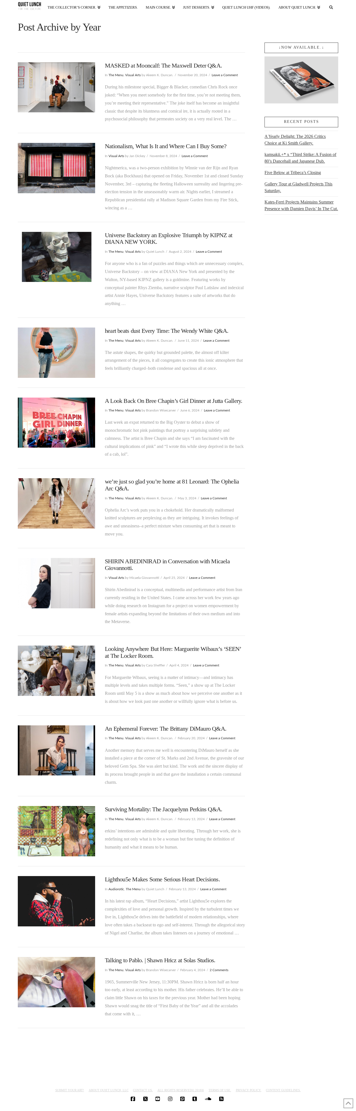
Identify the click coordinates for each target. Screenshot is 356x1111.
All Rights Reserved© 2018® (180, 1090)
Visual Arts (133, 75)
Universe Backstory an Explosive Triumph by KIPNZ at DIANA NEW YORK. (168, 238)
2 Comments (219, 970)
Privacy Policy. (248, 1090)
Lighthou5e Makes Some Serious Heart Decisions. (162, 879)
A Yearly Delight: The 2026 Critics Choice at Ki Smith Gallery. (295, 139)
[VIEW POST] (56, 87)
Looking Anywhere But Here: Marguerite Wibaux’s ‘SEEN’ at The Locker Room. (173, 652)
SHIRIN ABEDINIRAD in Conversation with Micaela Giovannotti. (167, 565)
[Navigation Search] (331, 6)
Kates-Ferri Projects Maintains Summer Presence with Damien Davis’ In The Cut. (301, 205)
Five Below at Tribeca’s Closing (292, 172)
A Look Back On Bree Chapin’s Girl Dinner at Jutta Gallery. (174, 400)
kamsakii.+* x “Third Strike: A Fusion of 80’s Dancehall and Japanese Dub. (300, 157)
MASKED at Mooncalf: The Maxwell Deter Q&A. (163, 65)
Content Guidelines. (283, 1090)
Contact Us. (143, 1090)
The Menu (115, 75)
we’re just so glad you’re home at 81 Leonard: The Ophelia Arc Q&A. (172, 485)
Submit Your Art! (69, 1090)
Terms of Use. (220, 1090)
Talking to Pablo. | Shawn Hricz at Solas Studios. (160, 960)
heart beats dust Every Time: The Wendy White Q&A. (167, 330)
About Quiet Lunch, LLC (108, 1090)
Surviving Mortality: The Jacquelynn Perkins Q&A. (163, 809)
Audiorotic (116, 889)
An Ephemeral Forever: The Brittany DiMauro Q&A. (165, 728)
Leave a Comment (225, 75)
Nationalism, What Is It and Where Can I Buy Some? (166, 146)
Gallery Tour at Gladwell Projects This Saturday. (298, 187)
